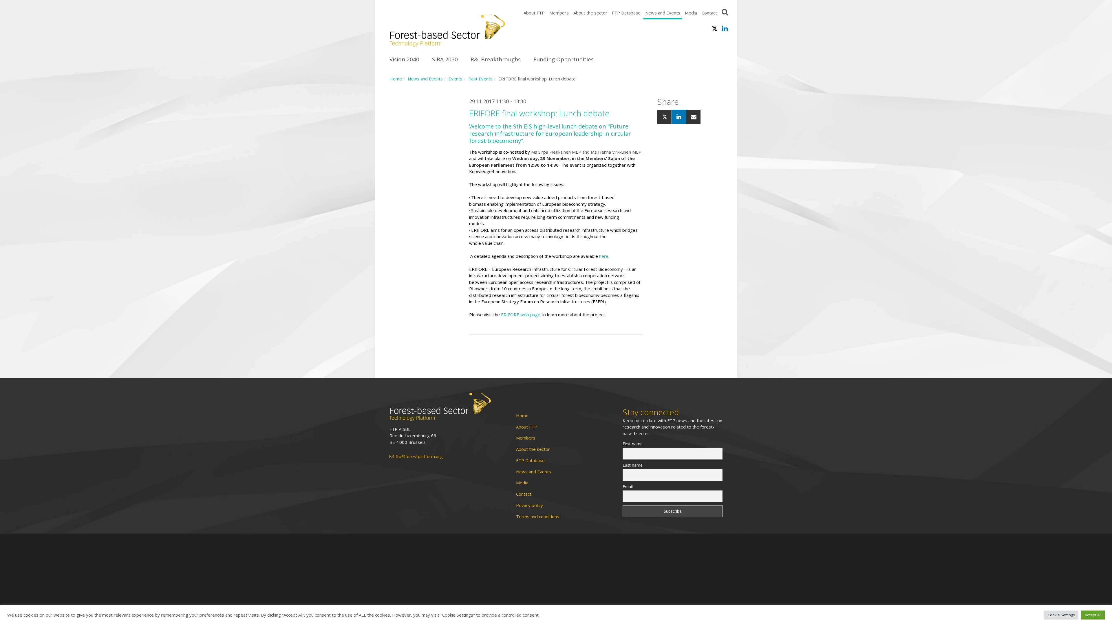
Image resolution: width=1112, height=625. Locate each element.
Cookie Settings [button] (1061, 614)
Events (455, 79)
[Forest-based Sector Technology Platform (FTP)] (446, 407)
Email (628, 486)
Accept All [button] (1093, 614)
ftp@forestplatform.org (419, 456)
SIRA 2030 (445, 59)
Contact (709, 13)
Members (559, 13)
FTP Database (626, 13)
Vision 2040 (404, 59)
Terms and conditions (537, 516)
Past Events (480, 79)
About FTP (534, 13)
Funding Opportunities (563, 59)
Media (691, 13)
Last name (633, 465)
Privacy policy (529, 505)
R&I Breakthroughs (496, 59)
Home (395, 79)
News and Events (662, 13)
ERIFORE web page (520, 314)
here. (604, 256)
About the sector (590, 13)
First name (633, 443)
